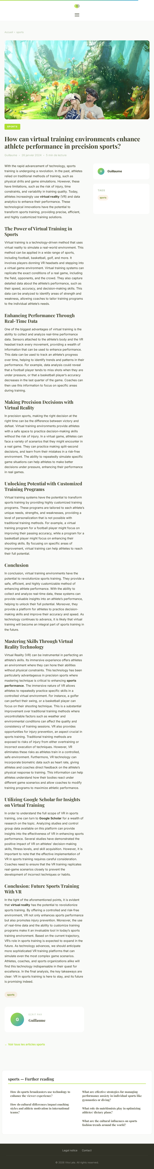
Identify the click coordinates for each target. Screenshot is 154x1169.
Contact (87, 1150)
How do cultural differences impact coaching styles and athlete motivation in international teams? (39, 1108)
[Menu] (77, 15)
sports (20, 32)
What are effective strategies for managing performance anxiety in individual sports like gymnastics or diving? (112, 1096)
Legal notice (69, 1150)
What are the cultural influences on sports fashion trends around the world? (109, 1123)
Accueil (9, 32)
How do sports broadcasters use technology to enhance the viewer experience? (40, 1094)
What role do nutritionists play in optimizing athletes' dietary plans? (111, 1110)
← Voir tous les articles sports (25, 1044)
